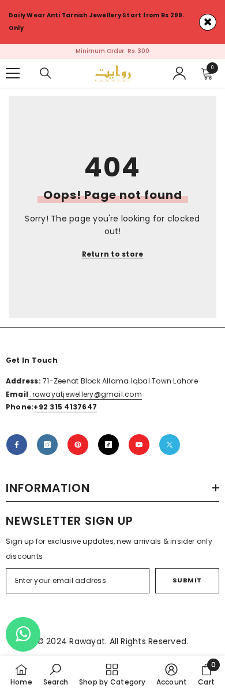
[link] (55, 674)
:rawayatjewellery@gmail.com (85, 394)
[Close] (207, 22)
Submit (187, 580)
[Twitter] (170, 445)
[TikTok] (108, 445)
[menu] (13, 73)
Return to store (113, 254)
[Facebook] (17, 445)
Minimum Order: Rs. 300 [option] (112, 51)
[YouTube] (139, 445)
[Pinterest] (78, 445)
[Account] (179, 73)
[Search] (45, 73)
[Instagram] (47, 445)
